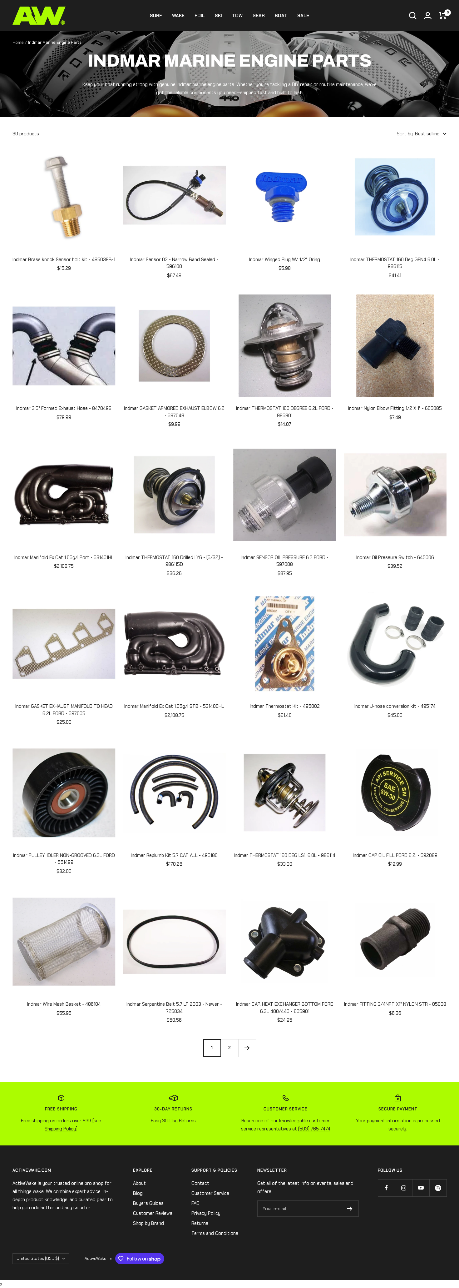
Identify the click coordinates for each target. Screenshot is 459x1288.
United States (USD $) (38, 1258)
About (139, 1183)
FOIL (200, 16)
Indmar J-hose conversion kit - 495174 (395, 706)
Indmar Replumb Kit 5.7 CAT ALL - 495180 (174, 855)
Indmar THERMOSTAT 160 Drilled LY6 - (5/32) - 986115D (174, 561)
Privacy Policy (205, 1213)
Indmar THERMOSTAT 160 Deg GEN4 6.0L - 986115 (395, 263)
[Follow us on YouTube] (420, 1187)
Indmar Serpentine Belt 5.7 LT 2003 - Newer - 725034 (174, 1007)
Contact (200, 1183)
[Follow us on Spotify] (438, 1187)
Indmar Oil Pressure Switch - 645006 (395, 557)
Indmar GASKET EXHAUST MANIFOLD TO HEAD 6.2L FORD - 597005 (64, 710)
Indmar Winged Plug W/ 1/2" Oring (284, 259)
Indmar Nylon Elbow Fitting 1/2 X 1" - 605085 (395, 408)
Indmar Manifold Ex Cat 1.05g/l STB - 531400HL (174, 706)
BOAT (281, 16)
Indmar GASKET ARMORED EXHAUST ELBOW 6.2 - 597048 (174, 412)
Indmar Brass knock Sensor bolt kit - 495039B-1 (63, 259)
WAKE (178, 16)
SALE (303, 16)
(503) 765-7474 (314, 1129)
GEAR (259, 16)
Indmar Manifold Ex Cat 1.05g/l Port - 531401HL (64, 557)
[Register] (350, 1208)
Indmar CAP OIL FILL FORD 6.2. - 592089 (395, 855)
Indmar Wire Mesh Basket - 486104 (64, 1004)
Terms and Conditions (214, 1233)
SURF (156, 16)
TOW (237, 16)
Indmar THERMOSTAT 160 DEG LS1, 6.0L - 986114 (284, 855)
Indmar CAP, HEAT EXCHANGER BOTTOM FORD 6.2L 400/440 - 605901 (284, 1007)
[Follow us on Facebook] (386, 1187)
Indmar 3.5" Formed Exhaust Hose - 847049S (63, 408)
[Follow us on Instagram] (403, 1187)
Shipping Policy (60, 1129)
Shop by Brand (148, 1223)
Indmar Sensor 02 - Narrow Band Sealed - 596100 (174, 263)
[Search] (413, 15)
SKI (218, 16)
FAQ (195, 1203)
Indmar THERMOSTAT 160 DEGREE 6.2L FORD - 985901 (284, 412)
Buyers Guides (148, 1203)
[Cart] (443, 15)
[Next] (247, 1048)
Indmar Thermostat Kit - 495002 (285, 706)
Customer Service (210, 1193)
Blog (138, 1193)
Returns (199, 1223)
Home (18, 42)
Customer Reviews (152, 1213)
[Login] (428, 15)
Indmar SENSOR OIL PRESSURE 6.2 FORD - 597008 (284, 561)
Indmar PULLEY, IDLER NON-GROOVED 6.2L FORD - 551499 (64, 859)
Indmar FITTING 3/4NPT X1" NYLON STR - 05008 (395, 1004)
